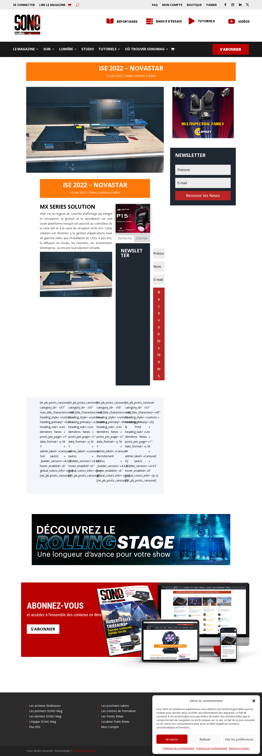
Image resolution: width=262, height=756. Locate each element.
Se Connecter (24, 5)
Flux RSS (34, 727)
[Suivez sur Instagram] (233, 5)
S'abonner (230, 49)
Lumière (66, 49)
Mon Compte (172, 5)
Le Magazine (24, 49)
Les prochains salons (115, 706)
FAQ (155, 5)
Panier (211, 5)
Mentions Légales (239, 748)
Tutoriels (107, 49)
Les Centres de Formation (118, 711)
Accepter (172, 739)
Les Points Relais (112, 716)
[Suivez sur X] (247, 5)
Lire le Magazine (52, 5)
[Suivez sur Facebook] (225, 5)
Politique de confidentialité (178, 748)
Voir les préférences (239, 739)
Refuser (205, 739)
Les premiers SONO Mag (45, 711)
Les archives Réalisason (45, 706)
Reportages (127, 21)
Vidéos (244, 21)
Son (47, 49)
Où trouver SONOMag (145, 49)
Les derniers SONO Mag (45, 716)
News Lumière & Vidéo (140, 76)
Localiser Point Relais (115, 722)
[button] (254, 701)
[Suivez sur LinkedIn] (240, 5)
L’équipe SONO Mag (42, 722)
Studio (87, 49)
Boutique (194, 5)
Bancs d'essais (169, 21)
